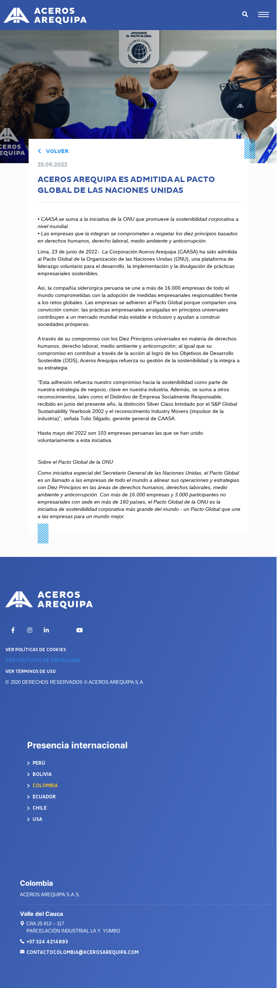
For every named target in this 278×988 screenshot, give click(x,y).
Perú (38, 763)
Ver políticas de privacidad (42, 660)
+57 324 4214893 (47, 942)
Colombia (44, 785)
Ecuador (43, 797)
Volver (57, 151)
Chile (39, 808)
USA (36, 819)
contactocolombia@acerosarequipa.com (82, 952)
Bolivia (41, 774)
